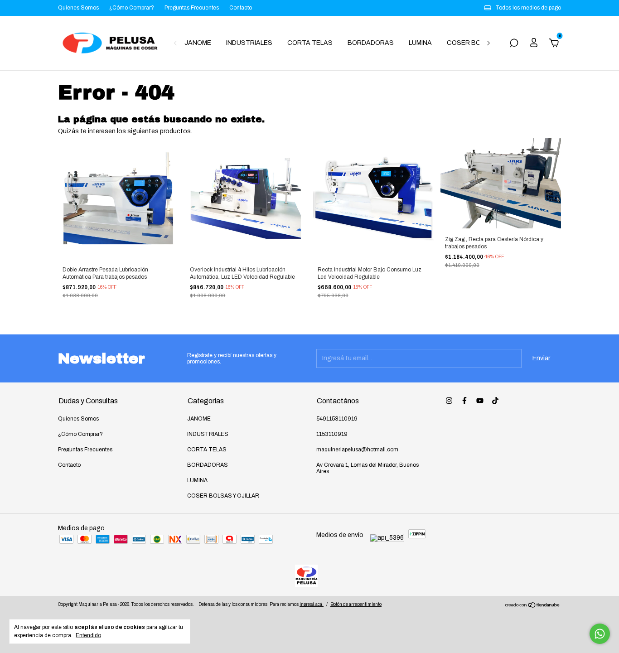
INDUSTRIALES (249, 42)
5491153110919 (337, 419)
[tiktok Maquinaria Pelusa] (495, 400)
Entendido (88, 635)
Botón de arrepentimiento (356, 604)
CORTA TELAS (310, 42)
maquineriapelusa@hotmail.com (357, 449)
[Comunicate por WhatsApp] (600, 634)
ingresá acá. (312, 604)
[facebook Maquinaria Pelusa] (464, 400)
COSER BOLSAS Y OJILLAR (223, 496)
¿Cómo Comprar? (131, 8)
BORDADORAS (371, 42)
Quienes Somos (78, 8)
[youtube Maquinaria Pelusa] (480, 400)
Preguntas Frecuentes (191, 8)
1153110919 (332, 434)
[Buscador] (514, 44)
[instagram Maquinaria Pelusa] (449, 400)
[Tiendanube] (532, 606)
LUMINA (420, 42)
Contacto (240, 8)
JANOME (197, 42)
